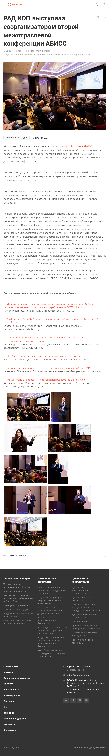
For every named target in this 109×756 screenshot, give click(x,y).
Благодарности (11, 695)
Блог (5, 707)
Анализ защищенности (15, 591)
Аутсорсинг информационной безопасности (81, 590)
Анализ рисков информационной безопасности (46, 620)
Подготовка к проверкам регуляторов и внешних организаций (50, 600)
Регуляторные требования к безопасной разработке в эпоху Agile (46, 379)
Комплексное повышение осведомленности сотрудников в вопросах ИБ (86, 607)
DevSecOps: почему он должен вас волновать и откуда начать (43, 356)
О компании (10, 666)
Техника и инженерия (17, 578)
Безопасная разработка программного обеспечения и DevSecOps (18, 598)
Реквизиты (9, 724)
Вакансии (8, 713)
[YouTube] (79, 700)
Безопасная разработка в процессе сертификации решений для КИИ (48, 368)
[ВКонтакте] (66, 700)
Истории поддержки (14, 718)
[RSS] (98, 16)
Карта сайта (9, 730)
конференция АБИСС (79, 146)
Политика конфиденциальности (89, 748)
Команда (8, 672)
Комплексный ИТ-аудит (15, 609)
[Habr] (86, 700)
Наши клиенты (11, 689)
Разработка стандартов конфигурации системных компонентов (51, 653)
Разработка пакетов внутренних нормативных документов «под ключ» (50, 610)
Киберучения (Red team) (16, 605)
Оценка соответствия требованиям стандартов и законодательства (51, 590)
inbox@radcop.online (78, 675)
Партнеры (8, 701)
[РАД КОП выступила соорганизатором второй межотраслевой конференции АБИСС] (54, 96)
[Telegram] (73, 700)
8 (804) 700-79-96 (77, 666)
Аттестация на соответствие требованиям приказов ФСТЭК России (52, 630)
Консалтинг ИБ (79, 621)
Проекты (8, 684)
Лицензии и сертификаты (17, 678)
